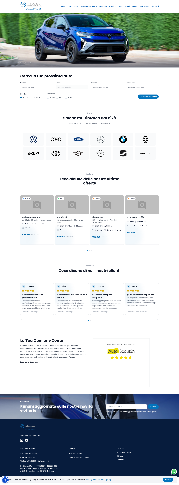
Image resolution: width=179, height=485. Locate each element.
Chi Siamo (144, 6)
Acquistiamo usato (88, 6)
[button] (5, 480)
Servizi (135, 6)
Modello (58, 83)
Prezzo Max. (131, 83)
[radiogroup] (30, 97)
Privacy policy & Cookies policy (98, 479)
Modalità (23, 94)
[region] (89, 223)
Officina (112, 6)
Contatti (155, 6)
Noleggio (103, 6)
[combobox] (36, 87)
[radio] (21, 97)
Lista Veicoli (73, 6)
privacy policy (152, 412)
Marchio (23, 83)
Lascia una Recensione (29, 362)
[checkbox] (48, 98)
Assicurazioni (124, 6)
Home (62, 6)
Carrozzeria (95, 83)
